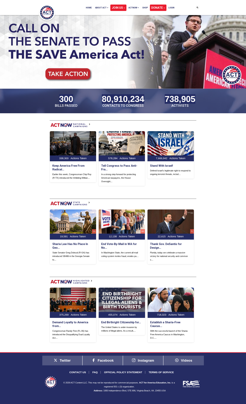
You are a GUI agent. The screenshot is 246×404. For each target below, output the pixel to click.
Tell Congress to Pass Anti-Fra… (70, 167)
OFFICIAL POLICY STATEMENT (123, 372)
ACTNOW (133, 8)
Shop (145, 8)
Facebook (105, 360)
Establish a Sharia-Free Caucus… (116, 324)
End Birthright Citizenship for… (72, 322)
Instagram (145, 360)
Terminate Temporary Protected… (164, 167)
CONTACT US (77, 372)
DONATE (157, 7)
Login (171, 8)
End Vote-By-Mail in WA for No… (70, 245)
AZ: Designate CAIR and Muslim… (165, 245)
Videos (186, 360)
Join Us (118, 7)
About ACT (101, 8)
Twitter (65, 360)
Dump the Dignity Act (163, 322)
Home (89, 8)
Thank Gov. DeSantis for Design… (117, 245)
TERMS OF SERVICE (161, 372)
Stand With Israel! (112, 165)
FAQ (95, 372)
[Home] (47, 12)
